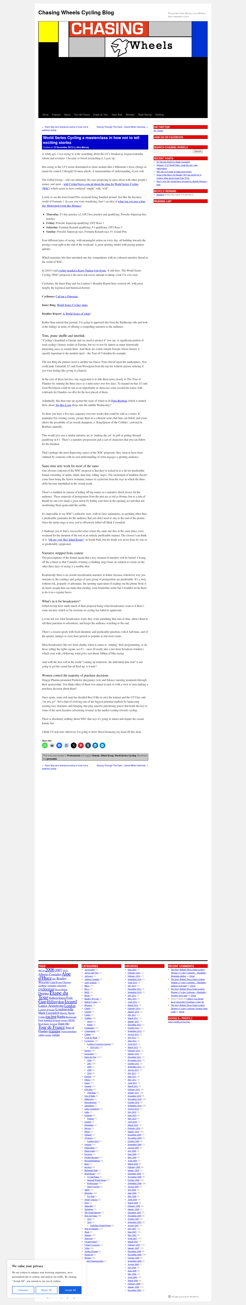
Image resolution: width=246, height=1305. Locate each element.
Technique (88, 1209)
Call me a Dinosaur (67, 296)
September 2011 (135, 1066)
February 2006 (134, 1283)
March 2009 (133, 1163)
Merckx (63, 1013)
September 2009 (135, 1144)
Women (87, 1257)
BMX (87, 992)
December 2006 (134, 1251)
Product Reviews (91, 1157)
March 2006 (133, 1280)
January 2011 (133, 1092)
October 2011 (133, 1063)
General (87, 1086)
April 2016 (132, 982)
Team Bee (116, 114)
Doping (87, 1050)
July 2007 (132, 1228)
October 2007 (133, 1218)
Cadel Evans (56, 982)
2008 (89, 1066)
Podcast (56, 114)
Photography (89, 1150)
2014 (89, 1222)
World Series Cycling (125, 755)
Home (45, 114)
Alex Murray (82, 147)
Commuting (89, 1027)
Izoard (70, 1001)
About (67, 114)
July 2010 (132, 1112)
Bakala (96, 755)
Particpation (89, 1147)
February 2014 (134, 1008)
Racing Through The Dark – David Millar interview (122, 126)
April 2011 (132, 1082)
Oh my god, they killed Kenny (66, 539)
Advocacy (88, 975)
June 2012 (132, 1040)
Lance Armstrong (51, 1005)
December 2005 (134, 1290)
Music (87, 1131)
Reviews (130, 114)
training (55, 1030)
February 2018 (134, 975)
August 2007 (133, 1225)
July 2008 (132, 1189)
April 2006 (132, 1277)
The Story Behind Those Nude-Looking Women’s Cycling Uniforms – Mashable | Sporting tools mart (188, 992)
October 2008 (133, 1180)
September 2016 (135, 979)
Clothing (159, 114)
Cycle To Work (90, 1037)
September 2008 (135, 1183)
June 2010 (132, 1115)
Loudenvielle (64, 1009)
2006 (49, 969)
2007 (58, 970)
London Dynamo (46, 1009)
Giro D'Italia (89, 1095)
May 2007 (132, 1235)
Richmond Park (91, 1170)
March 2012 (133, 1047)
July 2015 (132, 985)
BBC (54, 979)
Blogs (87, 988)
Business (88, 1005)
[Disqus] (95, 815)
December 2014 (134, 988)
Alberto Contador (49, 974)
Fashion (53, 998)
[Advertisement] (123, 84)
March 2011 (133, 1086)
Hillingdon (55, 1001)
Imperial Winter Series (96, 1180)
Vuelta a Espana (91, 1251)
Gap (42, 1001)
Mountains (89, 1124)
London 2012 (93, 1141)
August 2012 (133, 1034)
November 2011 (135, 1060)
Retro (86, 1163)
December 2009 (134, 1134)
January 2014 (133, 1011)
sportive (64, 1020)
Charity (87, 1008)
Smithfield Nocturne (52, 1020)
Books (87, 995)
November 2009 (135, 1137)
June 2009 (132, 1154)
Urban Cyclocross (92, 1244)
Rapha (61, 1016)
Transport (88, 1238)
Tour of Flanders (91, 1228)
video (41, 1035)
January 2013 (133, 1021)
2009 (89, 1069)
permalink (52, 758)
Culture (87, 1034)
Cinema (87, 1011)
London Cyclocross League (99, 1043)
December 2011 (134, 1056)
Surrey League (50, 1023)
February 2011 (134, 1089)
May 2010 (132, 1118)
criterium (61, 985)
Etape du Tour (100, 114)
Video (87, 1248)
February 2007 (134, 1244)
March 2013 (133, 1018)
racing (51, 1016)
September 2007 (135, 1222)
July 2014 (132, 995)
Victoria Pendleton (69, 1031)
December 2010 (134, 1095)
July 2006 (132, 1267)
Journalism (89, 1105)
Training (87, 1235)
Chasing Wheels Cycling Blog (76, 12)
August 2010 (133, 1108)
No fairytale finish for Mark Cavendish (173, 161)
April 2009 (132, 1160)
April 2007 (132, 1238)
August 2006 (133, 1264)
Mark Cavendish (48, 1013)
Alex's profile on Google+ (179, 1021)
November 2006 (135, 1254)
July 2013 (132, 1014)
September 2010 (135, 1105)
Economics (89, 1053)
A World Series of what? (77, 313)
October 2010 (133, 1102)
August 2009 (133, 1147)
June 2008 (132, 1192)
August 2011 (133, 1069)
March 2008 (133, 1202)
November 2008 (135, 1176)
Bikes (86, 985)
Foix (69, 997)
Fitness (87, 1079)
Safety (87, 1189)
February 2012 (134, 1050)
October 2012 (133, 1027)
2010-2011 (94, 1047)
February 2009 (134, 1167)
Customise (23, 1290)
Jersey (90, 1021)
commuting (52, 985)
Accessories (89, 969)
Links (86, 1112)
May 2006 (132, 1273)
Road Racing (144, 114)
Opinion (87, 1144)
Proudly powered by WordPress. (186, 1296)
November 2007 (135, 1215)
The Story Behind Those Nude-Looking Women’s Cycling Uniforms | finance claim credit (189, 1008)
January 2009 (133, 1170)
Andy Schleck (90, 982)
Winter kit (88, 1254)
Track (86, 1231)
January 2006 (133, 1286)
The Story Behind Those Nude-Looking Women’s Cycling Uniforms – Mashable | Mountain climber (188, 972)
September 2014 (135, 992)
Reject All (46, 1290)
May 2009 (132, 1157)
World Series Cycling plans (72, 305)
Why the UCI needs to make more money (174, 171)
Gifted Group (107, 755)
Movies (87, 1128)
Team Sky (64, 1023)
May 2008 (132, 1196)
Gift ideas (88, 1089)
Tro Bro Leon (63, 405)
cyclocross (46, 988)
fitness (62, 998)
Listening (88, 1115)
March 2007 (133, 1241)
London (69, 1005)
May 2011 (132, 1079)
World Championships (94, 1260)
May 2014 (132, 998)
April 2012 (132, 1043)
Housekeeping (90, 1102)
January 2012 (133, 1053)
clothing (42, 985)
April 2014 (132, 1001)
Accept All (70, 1290)
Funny (87, 1082)
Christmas (91, 1092)
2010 (89, 1073)
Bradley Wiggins (91, 998)
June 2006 (132, 1270)
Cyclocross (89, 1040)
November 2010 (135, 1099)
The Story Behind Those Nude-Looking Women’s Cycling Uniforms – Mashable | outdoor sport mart (188, 982)
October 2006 (133, 1257)
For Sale (90, 1196)
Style (86, 1202)
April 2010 (132, 1121)
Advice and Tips (91, 972)
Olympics (88, 1137)
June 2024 (132, 969)
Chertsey (66, 982)
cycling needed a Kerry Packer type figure (82, 270)
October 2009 (133, 1141)
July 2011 (132, 1073)
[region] (46, 1279)
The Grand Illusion (92, 1212)
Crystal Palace (93, 1176)
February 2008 (134, 1205)
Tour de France (82, 114)
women (48, 1035)
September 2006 (135, 1260)
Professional (73, 755)
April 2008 (132, 1199)
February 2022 (134, 972)
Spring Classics (91, 1199)
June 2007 (132, 1231)
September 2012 (135, 1031)
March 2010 (133, 1124)
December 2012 (134, 1024)
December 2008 (134, 1173)
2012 (89, 1218)
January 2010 (133, 1131)
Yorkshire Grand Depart (100, 1225)
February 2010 (134, 1128)
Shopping (88, 1192)
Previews (88, 1154)
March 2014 (133, 1005)
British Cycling (90, 1001)
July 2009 (132, 1150)
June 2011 (132, 1076)
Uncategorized (90, 1241)
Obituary (88, 1134)
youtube (56, 1035)
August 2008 (133, 1186)
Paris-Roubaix (119, 400)
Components (89, 1031)
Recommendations (92, 1160)
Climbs (87, 1014)
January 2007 (133, 1248)
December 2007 (134, 1212)
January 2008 (133, 1209)
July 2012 (132, 1037)
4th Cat (41, 970)
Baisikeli (160, 194)
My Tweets (158, 130)
